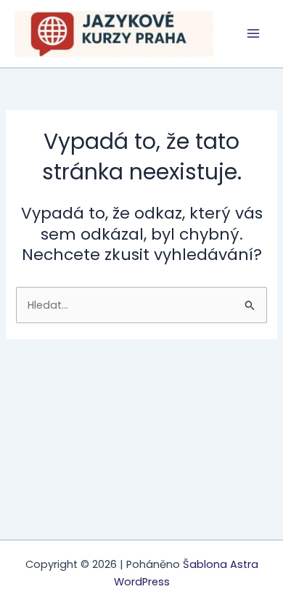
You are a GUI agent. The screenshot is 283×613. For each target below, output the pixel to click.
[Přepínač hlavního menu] (253, 34)
